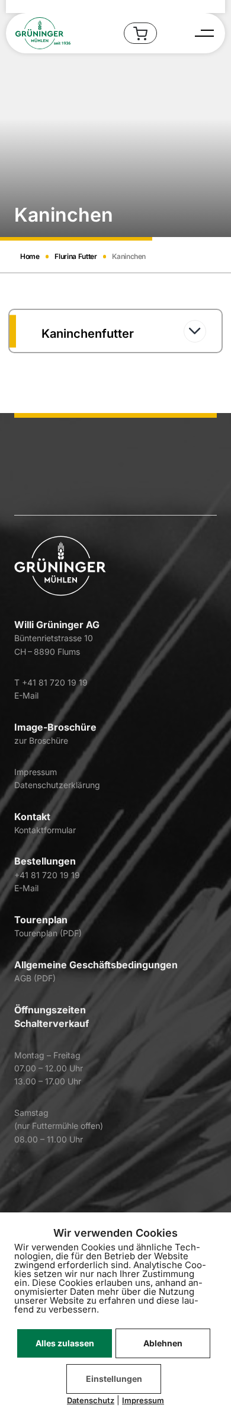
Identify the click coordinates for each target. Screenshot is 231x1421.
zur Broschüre (41, 740)
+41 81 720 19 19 (47, 875)
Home (30, 256)
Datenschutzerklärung (57, 785)
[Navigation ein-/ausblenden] (203, 33)
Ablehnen (162, 1343)
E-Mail (26, 695)
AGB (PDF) (35, 978)
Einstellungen (114, 1379)
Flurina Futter (75, 256)
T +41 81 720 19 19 (51, 682)
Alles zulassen (65, 1343)
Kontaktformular (45, 830)
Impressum (35, 772)
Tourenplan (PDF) (48, 933)
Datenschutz (90, 1400)
